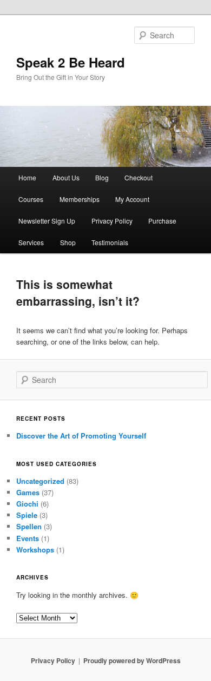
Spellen (29, 526)
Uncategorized (40, 481)
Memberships (80, 199)
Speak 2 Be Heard (70, 62)
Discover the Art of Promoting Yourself (81, 435)
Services (31, 242)
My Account (132, 199)
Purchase (162, 220)
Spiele (26, 515)
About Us (66, 177)
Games (27, 492)
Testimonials (109, 242)
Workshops (35, 549)
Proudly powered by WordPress (132, 660)
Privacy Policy (112, 220)
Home (27, 177)
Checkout (138, 177)
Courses (30, 199)
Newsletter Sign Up (46, 220)
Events (27, 538)
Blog (102, 177)
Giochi (27, 503)
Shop (68, 242)
